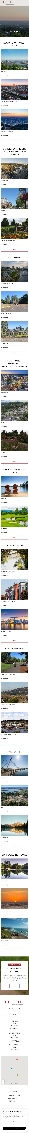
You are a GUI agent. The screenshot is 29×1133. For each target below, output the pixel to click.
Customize (14, 1125)
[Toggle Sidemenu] (26, 2)
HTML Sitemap (12, 1101)
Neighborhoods (12, 1097)
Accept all (15, 1128)
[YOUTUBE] (19, 1008)
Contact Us (19, 1094)
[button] (14, 986)
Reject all (14, 1121)
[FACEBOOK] (9, 1008)
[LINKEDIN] (16, 1008)
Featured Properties (12, 1094)
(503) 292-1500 (14, 1025)
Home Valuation (12, 1098)
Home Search (12, 1100)
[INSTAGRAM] (12, 1008)
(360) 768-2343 (14, 1049)
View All (14, 141)
